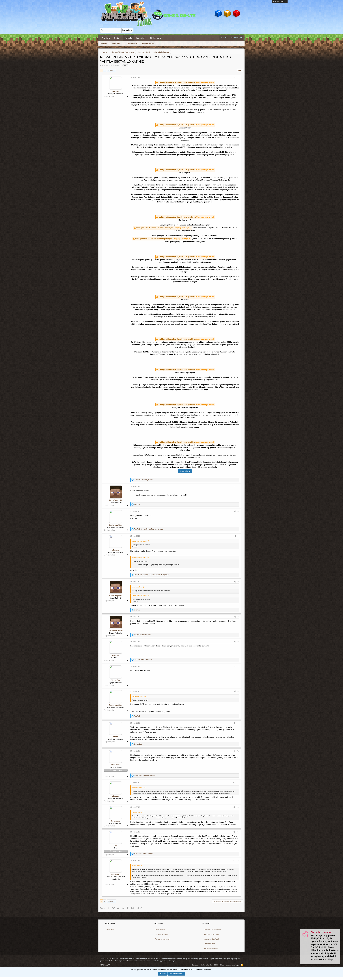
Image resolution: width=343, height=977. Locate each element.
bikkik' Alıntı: (136, 865)
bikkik (115, 737)
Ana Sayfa (106, 38)
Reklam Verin (155, 38)
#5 (238, 582)
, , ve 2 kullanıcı (149, 529)
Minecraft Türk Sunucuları (212, 930)
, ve (151, 575)
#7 (238, 642)
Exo (115, 846)
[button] (121, 38)
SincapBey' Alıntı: (137, 696)
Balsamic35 (115, 765)
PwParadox (115, 874)
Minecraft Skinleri (209, 943)
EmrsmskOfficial (116, 631)
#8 (238, 666)
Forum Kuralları (160, 930)
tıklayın (330, 959)
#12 (238, 782)
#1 (238, 78)
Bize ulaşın (195, 965)
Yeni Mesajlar (132, 43)
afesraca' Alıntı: (137, 587)
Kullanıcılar (116, 43)
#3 (238, 511)
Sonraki (110, 70)
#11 (238, 751)
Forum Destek (108, 961)
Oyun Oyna (110, 930)
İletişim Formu (127, 961)
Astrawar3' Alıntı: (137, 787)
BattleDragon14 (115, 500)
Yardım (228, 965)
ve (143, 480)
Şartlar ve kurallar (206, 965)
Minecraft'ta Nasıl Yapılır (211, 939)
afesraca (105, 65)
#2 (238, 486)
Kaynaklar (140, 38)
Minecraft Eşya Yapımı (211, 948)
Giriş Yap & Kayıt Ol (279, 1)
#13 (238, 807)
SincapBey (115, 680)
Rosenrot (115, 656)
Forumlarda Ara (148, 43)
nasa (125, 66)
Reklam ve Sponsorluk (162, 939)
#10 (238, 723)
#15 (238, 861)
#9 (238, 691)
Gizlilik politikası (219, 965)
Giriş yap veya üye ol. (205, 82)
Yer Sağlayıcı (151, 958)
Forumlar (128, 38)
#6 (238, 617)
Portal (116, 38)
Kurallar (104, 43)
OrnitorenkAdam (115, 525)
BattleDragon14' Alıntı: (139, 557)
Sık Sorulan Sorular (161, 934)
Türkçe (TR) (106, 965)
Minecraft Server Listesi (211, 934)
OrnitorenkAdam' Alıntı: (139, 541)
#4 (238, 536)
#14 (238, 832)
